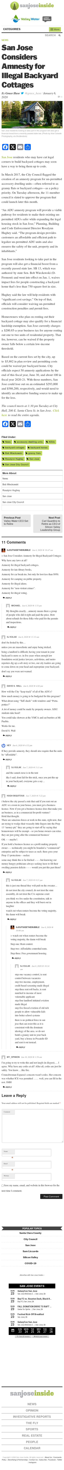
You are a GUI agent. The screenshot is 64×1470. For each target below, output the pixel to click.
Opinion (32, 1410)
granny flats (34, 453)
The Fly (32, 1423)
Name (8, 1152)
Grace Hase (12, 93)
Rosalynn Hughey (14, 458)
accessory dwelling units (30, 441)
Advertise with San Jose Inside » (32, 1275)
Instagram (32, 1462)
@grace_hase (32, 93)
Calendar (32, 1448)
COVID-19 (30, 1263)
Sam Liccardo (30, 1251)
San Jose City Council (17, 464)
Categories (12, 29)
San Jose (7, 157)
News (5, 40)
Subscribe (43, 1459)
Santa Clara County (30, 1232)
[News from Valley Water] (32, 18)
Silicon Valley (30, 1257)
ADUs (52, 441)
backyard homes (39, 447)
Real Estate (32, 1435)
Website (6, 1176)
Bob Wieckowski (13, 453)
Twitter (59, 1459)
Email (8, 1164)
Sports (32, 1429)
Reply (8, 597)
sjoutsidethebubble (19, 550)
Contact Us (33, 1459)
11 (61, 97)
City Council (30, 1239)
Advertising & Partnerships (18, 1459)
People (32, 1442)
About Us (48, 1457)
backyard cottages (15, 447)
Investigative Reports (32, 1416)
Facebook (52, 1459)
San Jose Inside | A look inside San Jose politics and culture (32, 1394)
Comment (7, 1112)
